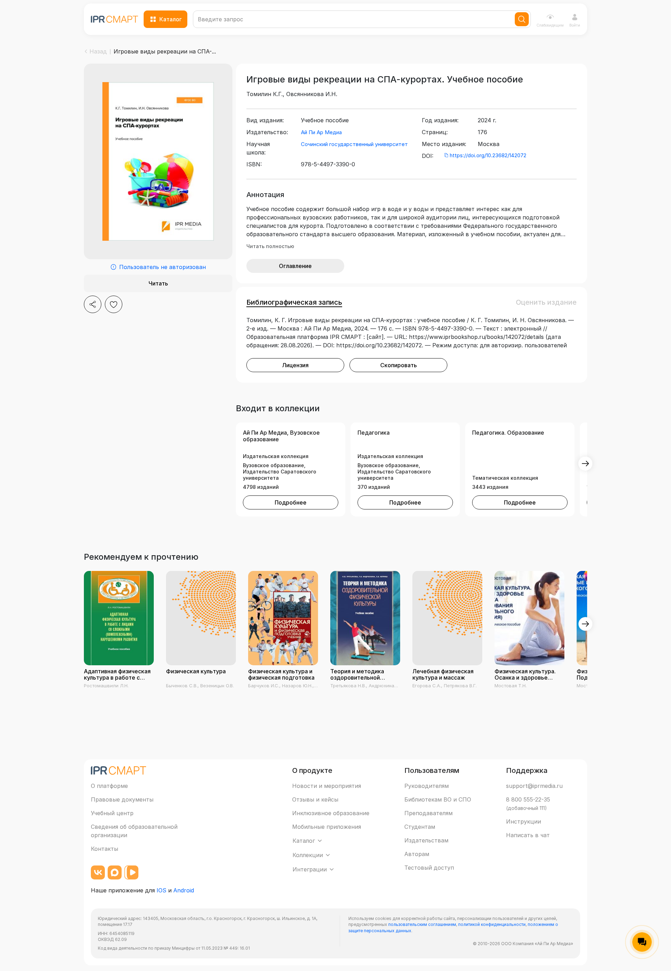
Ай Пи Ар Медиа (321, 132)
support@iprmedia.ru (534, 785)
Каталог (170, 19)
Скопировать (398, 365)
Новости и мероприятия (326, 785)
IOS (161, 890)
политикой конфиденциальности (492, 924)
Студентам (419, 826)
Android (183, 890)
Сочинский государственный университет (354, 144)
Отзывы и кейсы (315, 799)
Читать (158, 283)
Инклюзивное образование (330, 813)
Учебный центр (112, 813)
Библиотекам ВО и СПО (437, 799)
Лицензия (295, 365)
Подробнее (290, 502)
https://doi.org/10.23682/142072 (488, 155)
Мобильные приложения (326, 826)
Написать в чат (528, 835)
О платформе (109, 785)
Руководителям (426, 785)
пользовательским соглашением (422, 924)
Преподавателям (428, 813)
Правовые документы (122, 799)
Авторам (416, 853)
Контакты (104, 848)
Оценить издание (546, 302)
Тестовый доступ (429, 867)
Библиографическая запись (294, 302)
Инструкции (523, 821)
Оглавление (295, 265)
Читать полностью (270, 246)
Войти (574, 25)
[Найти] (522, 19)
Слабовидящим (550, 25)
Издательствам (426, 840)
